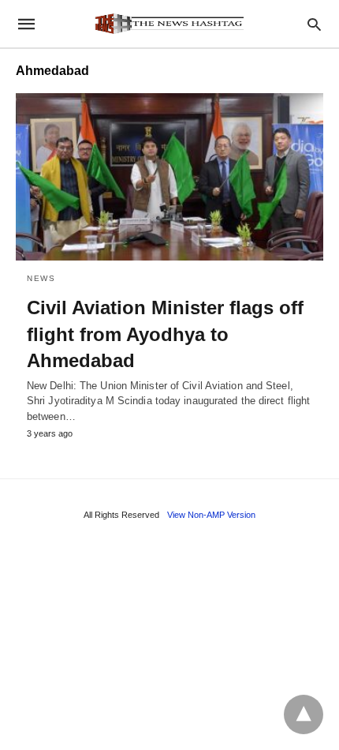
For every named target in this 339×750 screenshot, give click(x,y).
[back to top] (303, 714)
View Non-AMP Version (211, 514)
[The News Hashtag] (169, 23)
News (41, 278)
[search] (314, 24)
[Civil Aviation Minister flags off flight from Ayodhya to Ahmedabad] (169, 177)
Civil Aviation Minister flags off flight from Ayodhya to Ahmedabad (165, 334)
